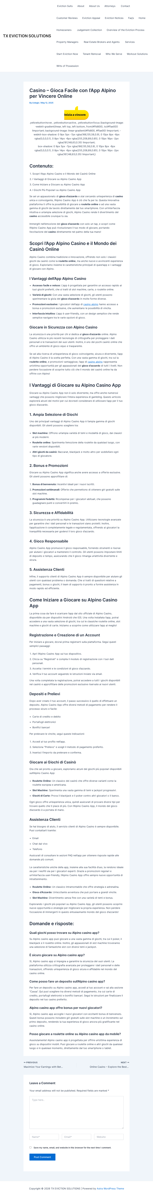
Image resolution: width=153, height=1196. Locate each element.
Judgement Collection (89, 29)
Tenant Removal (92, 53)
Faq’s (131, 17)
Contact (125, 5)
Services (130, 41)
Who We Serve (114, 53)
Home (142, 17)
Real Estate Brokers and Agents (102, 41)
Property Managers (67, 41)
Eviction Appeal (91, 17)
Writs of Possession (67, 65)
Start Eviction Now (67, 53)
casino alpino (90, 304)
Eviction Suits (64, 5)
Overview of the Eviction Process (125, 29)
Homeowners (64, 29)
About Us (94, 5)
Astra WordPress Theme (110, 1188)
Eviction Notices (114, 17)
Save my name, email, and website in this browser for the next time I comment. (72, 1147)
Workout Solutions (137, 53)
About (80, 5)
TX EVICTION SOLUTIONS (27, 36)
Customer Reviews (67, 17)
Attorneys (110, 5)
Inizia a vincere (75, 114)
